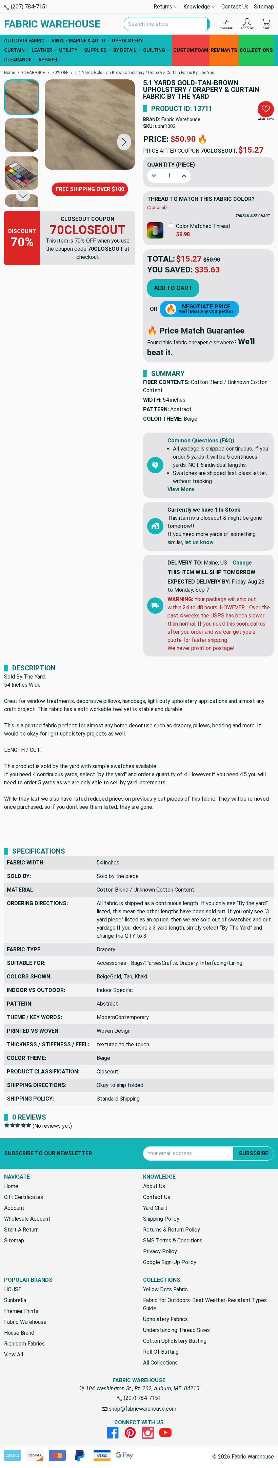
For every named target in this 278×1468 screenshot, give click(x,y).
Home (11, 1186)
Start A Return (21, 1229)
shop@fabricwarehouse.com (141, 1409)
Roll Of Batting (161, 1352)
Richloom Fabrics (24, 1343)
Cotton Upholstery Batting (174, 1341)
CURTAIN (14, 50)
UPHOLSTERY (127, 40)
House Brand (19, 1333)
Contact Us (235, 6)
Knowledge (197, 6)
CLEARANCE (18, 59)
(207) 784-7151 (28, 6)
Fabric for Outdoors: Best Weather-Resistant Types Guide (205, 1304)
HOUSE (12, 1289)
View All (13, 1354)
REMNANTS (224, 50)
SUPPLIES (95, 50)
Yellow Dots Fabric (165, 1289)
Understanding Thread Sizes (176, 1330)
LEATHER (42, 50)
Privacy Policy (160, 1251)
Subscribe (253, 1153)
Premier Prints (21, 1311)
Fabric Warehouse (180, 119)
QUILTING (154, 50)
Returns (164, 6)
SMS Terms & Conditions (172, 1240)
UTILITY (68, 50)
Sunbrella (15, 1300)
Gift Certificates (23, 1197)
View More (180, 489)
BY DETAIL (124, 50)
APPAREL (48, 59)
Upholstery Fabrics (165, 1319)
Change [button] (242, 562)
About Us (154, 1186)
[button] (124, 141)
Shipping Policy (161, 1219)
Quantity (171, 164)
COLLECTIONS (256, 50)
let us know (199, 542)
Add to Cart (173, 287)
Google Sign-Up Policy (169, 1262)
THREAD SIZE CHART (253, 216)
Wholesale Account (27, 1219)
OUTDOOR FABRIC (24, 40)
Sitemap (264, 6)
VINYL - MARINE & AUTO (78, 40)
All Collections (160, 1362)
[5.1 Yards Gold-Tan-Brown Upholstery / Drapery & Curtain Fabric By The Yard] (90, 124)
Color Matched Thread (203, 226)
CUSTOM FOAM (190, 50)
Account (14, 1208)
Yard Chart (155, 1208)
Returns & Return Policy (171, 1229)
